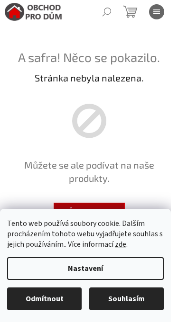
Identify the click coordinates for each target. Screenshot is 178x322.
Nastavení (85, 268)
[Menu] (156, 11)
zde (120, 244)
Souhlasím (126, 299)
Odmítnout (45, 299)
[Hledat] (106, 11)
